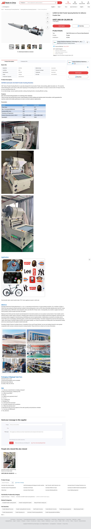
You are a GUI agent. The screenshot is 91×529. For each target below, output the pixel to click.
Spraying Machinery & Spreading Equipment (28, 9)
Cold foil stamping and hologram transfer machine (33, 485)
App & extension (73, 6)
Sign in (88, 3)
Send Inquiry (62, 26)
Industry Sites (54, 519)
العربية (52, 520)
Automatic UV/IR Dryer (28, 487)
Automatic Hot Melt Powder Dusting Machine (77, 487)
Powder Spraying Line (20, 512)
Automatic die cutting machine (7, 485)
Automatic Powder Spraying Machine (35, 512)
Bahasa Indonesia (82, 520)
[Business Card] (87, 67)
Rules (89, 6)
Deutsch (43, 520)
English (14, 520)
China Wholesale (40, 519)
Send (11, 442)
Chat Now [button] (81, 26)
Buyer (59, 6)
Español (18, 520)
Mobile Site (74, 519)
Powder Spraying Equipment (65, 509)
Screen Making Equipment (73, 490)
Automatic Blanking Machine (51, 490)
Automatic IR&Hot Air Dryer (51, 487)
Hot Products (12, 519)
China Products (19, 519)
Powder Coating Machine (42, 9)
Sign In (54, 55)
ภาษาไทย (67, 520)
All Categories (6, 6)
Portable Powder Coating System (9, 502)
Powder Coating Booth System (25, 502)
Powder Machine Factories (51, 509)
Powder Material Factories (7, 509)
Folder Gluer (3, 490)
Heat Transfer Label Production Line (53, 485)
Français (28, 520)
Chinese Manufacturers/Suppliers (30, 519)
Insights (79, 519)
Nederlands (48, 520)
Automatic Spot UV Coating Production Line (77, 485)
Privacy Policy (65, 523)
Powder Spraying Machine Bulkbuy (52, 512)
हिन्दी (63, 520)
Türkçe (71, 520)
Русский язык (33, 520)
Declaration (59, 523)
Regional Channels (61, 519)
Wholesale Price (47, 519)
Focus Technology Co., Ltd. (37, 523)
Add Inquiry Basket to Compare (26, 51)
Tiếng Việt (76, 520)
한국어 (56, 520)
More (2, 514)
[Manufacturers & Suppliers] (8, 2)
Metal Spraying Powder (78, 509)
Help (66, 6)
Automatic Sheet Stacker (28, 490)
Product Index (68, 519)
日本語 (60, 520)
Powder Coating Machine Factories (23, 509)
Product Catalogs (20, 482)
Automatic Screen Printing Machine (8, 487)
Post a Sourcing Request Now (38, 442)
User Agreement (53, 523)
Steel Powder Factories (38, 509)
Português (23, 520)
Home (2, 9)
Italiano (39, 520)
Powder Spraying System (7, 512)
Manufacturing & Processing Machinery (12, 9)
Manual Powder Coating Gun (40, 502)
